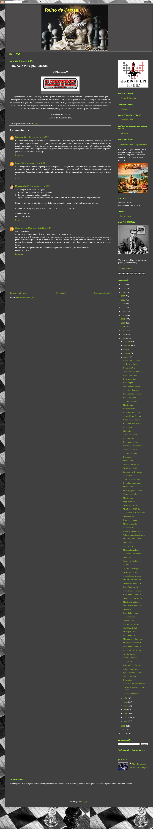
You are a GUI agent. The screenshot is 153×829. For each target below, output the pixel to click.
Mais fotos (127, 609)
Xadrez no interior (130, 520)
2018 (123, 315)
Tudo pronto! (128, 661)
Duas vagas (127, 427)
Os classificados (129, 475)
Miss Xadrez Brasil (130, 505)
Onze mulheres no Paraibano (134, 683)
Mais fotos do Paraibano (132, 579)
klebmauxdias (21, 186)
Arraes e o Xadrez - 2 (131, 434)
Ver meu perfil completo (139, 767)
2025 (123, 288)
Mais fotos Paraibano (131, 602)
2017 (123, 319)
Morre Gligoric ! (129, 516)
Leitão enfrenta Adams (131, 386)
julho (125, 698)
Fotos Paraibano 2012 (131, 587)
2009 (123, 733)
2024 (123, 292)
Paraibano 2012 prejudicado (133, 445)
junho (125, 702)
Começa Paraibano (130, 657)
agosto (126, 357)
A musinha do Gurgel (131, 390)
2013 (123, 334)
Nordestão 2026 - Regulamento (132, 144)
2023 (123, 296)
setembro (127, 353)
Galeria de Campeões (129, 98)
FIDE (10, 54)
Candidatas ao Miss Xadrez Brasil (133, 688)
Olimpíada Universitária (132, 553)
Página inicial (61, 293)
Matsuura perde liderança (132, 639)
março (126, 713)
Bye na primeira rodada (132, 672)
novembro (127, 345)
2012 (123, 338)
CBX (18, 54)
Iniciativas (124, 133)
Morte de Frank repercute (132, 598)
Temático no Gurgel (130, 453)
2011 (123, 726)
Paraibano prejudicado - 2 (132, 442)
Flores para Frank (129, 631)
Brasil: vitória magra (130, 375)
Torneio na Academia (131, 494)
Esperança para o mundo (132, 490)
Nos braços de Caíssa (131, 624)
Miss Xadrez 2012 (130, 468)
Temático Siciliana (130, 401)
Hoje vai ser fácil (129, 379)
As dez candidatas (130, 364)
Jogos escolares (129, 501)
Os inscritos (127, 680)
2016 (123, 323)
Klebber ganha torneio (131, 419)
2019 (123, 311)
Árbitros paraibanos (130, 669)
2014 (123, 330)
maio (125, 705)
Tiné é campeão (129, 620)
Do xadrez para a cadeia (132, 483)
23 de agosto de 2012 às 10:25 (38, 186)
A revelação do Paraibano (132, 590)
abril (125, 709)
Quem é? (126, 564)
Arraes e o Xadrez (130, 449)
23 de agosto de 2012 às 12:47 (39, 228)
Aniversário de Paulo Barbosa (134, 512)
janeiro (126, 721)
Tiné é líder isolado (130, 628)
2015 (123, 326)
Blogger (84, 801)
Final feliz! (127, 431)
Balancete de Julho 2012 (132, 665)
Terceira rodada (129, 654)
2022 (123, 300)
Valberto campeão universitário (134, 535)
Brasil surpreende (129, 382)
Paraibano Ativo (129, 635)
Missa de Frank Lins (131, 550)
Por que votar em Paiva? (132, 360)
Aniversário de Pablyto (131, 412)
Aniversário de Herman (132, 416)
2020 (123, 307)
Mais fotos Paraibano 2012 (133, 583)
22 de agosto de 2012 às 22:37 (37, 137)
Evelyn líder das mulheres (132, 650)
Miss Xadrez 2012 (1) (131, 509)
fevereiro (126, 717)
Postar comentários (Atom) (26, 297)
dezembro (127, 341)
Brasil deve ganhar (130, 397)
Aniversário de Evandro (132, 576)
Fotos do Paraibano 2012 (132, 594)
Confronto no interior (131, 464)
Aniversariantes (129, 616)
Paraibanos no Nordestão (132, 423)
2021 (123, 303)
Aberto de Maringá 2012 (132, 531)
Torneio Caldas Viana (131, 479)
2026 (123, 284)
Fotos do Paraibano (130, 613)
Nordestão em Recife (131, 693)
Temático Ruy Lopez (131, 568)
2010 (123, 729)
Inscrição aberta (129, 408)
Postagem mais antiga (102, 293)
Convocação (127, 457)
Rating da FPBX (127, 119)
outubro (126, 349)
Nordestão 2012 (129, 367)
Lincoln (18, 162)
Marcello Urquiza (139, 763)
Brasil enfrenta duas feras (132, 393)
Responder (19, 155)
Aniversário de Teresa (131, 438)
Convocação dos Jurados (132, 371)
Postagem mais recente (18, 293)
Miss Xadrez (128, 405)
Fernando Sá (20, 137)
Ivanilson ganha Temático (132, 538)
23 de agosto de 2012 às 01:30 (33, 163)
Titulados (124, 108)
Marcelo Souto (21, 227)
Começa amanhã (129, 676)
